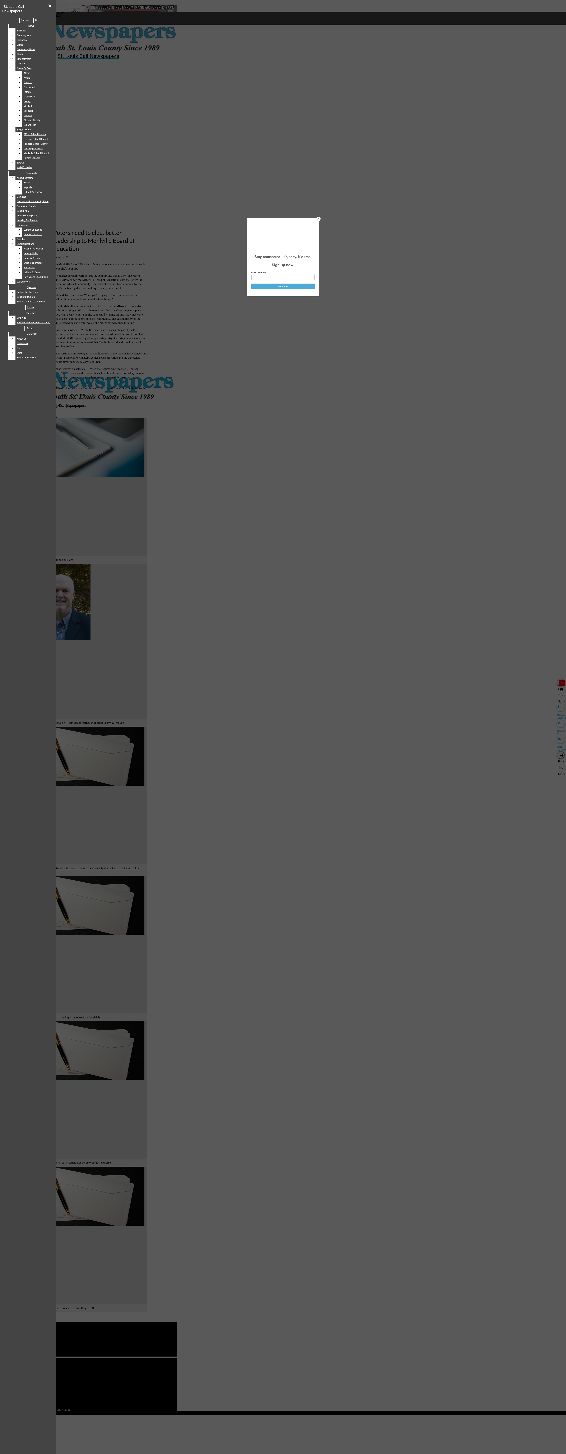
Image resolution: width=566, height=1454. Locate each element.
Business (22, 40)
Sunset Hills (30, 125)
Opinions (31, 287)
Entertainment (24, 59)
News (31, 25)
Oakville (28, 115)
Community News (26, 49)
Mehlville (28, 106)
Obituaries (22, 225)
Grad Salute (29, 267)
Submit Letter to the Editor (31, 301)
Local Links (23, 211)
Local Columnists (26, 296)
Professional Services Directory (33, 322)
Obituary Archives (33, 234)
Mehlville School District (36, 153)
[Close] (318, 219)
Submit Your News (33, 192)
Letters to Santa (32, 272)
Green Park (29, 96)
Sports (20, 162)
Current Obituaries (33, 229)
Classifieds (31, 313)
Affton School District (35, 134)
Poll (19, 348)
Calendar (21, 196)
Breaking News (25, 35)
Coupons (31, 307)
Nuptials (28, 187)
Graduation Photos (33, 262)
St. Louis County (32, 120)
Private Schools (32, 158)
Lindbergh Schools (33, 148)
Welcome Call (24, 281)
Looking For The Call (27, 220)
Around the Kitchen (33, 248)
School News (24, 129)
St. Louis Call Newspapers (13, 9)
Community (31, 173)
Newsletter (22, 343)
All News (21, 30)
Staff (19, 353)
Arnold (27, 77)
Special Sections (25, 244)
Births (27, 182)
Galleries (21, 63)
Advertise (32, 328)
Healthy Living (31, 253)
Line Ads (21, 317)
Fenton (27, 92)
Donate (38, 20)
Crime (20, 44)
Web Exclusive (24, 167)
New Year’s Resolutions (36, 277)
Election (21, 54)
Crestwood (29, 87)
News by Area (24, 68)
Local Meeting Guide (27, 215)
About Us (21, 338)
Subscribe (26, 20)
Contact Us (31, 334)
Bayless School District (36, 139)
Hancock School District (36, 143)
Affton (27, 73)
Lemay (27, 101)
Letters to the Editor (28, 292)
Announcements (25, 177)
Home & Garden (32, 258)
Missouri (28, 110)
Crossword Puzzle (26, 206)
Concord (28, 82)
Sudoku (21, 239)
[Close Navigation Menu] (50, 6)
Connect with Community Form (32, 201)
